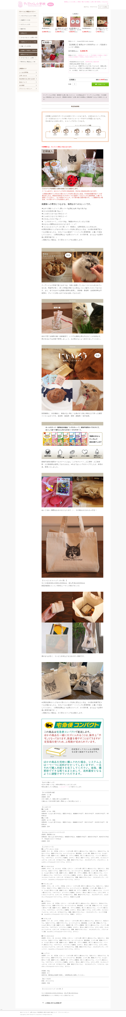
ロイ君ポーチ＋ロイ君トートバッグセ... (88, 29)
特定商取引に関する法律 (43, 1012)
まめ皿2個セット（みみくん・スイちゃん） (102, 30)
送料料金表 (88, 62)
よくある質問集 (23, 72)
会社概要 (21, 85)
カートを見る (103, 7)
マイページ (93, 7)
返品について (23, 82)
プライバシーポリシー (25, 88)
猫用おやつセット (95, 57)
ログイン (86, 7)
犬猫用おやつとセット (84, 55)
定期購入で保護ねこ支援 (99, 55)
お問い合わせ (23, 75)
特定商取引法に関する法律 (27, 79)
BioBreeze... (73, 28)
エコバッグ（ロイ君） (60, 29)
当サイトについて (24, 1012)
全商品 (70, 57)
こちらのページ (64, 787)
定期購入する (101, 84)
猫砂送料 (96, 62)
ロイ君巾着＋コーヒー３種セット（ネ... (48, 29)
